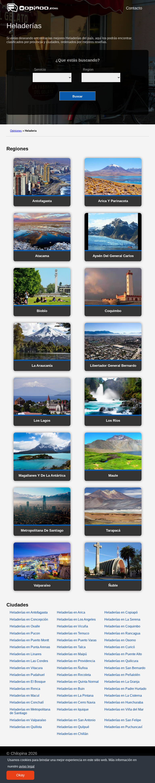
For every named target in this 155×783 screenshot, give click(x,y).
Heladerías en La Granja (121, 681)
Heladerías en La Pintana (75, 695)
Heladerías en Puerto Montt (29, 640)
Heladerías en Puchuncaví (123, 727)
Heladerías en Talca (71, 647)
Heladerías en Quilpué (73, 727)
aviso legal (27, 766)
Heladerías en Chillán (72, 733)
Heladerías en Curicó (119, 647)
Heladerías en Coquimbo (122, 626)
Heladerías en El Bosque (28, 681)
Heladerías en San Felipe (122, 720)
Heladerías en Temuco (73, 633)
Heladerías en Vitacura (26, 668)
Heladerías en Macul (24, 695)
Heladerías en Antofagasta (29, 612)
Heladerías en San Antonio (76, 720)
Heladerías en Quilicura (121, 661)
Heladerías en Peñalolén (122, 675)
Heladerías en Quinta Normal (78, 681)
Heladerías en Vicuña (72, 626)
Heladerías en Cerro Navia (76, 702)
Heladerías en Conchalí (27, 702)
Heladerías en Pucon (25, 633)
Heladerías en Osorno (120, 640)
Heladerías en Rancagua (122, 633)
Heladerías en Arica (71, 612)
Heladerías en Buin (71, 688)
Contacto (134, 8)
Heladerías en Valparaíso (28, 720)
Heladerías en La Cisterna (123, 695)
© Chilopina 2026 (21, 753)
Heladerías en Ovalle (25, 626)
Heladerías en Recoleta (74, 675)
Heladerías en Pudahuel (27, 675)
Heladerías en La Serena (122, 619)
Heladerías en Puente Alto (123, 654)
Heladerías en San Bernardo (124, 668)
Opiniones (16, 130)
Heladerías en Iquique (73, 709)
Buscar (77, 96)
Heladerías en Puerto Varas (76, 640)
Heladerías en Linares (25, 654)
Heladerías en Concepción (29, 619)
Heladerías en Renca (25, 688)
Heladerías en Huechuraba (123, 702)
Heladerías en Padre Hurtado (125, 688)
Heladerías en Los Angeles (76, 619)
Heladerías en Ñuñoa (72, 668)
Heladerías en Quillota (26, 727)
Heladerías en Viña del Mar (123, 709)
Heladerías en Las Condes (29, 661)
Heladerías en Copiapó (121, 612)
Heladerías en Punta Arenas (30, 647)
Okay (20, 775)
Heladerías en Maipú (72, 654)
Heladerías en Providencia (76, 661)
